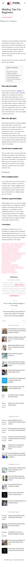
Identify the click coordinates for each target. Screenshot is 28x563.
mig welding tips (7, 255)
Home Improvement (7, 17)
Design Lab (21, 559)
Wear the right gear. (12, 73)
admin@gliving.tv (14, 295)
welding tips (20, 267)
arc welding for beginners (18, 244)
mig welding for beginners (18, 253)
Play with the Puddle (12, 71)
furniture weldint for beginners (10, 251)
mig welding (6, 253)
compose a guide (18, 284)
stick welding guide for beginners (11, 258)
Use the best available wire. (14, 75)
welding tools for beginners (10, 272)
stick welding (17, 255)
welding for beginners (8, 267)
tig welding (6, 260)
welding (19, 91)
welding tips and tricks (8, 270)
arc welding (6, 244)
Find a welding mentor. (13, 77)
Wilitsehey (4, 16)
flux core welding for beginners (10, 248)
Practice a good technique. (14, 79)
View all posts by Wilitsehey (14, 279)
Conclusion (10, 80)
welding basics (6, 263)
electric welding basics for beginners (12, 246)
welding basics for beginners (10, 265)
